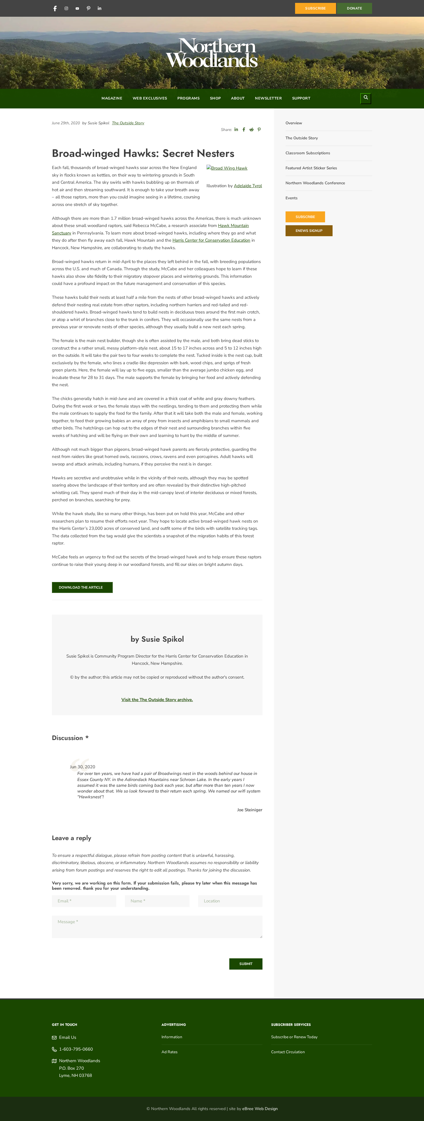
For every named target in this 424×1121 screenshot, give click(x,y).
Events (292, 198)
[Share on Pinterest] (259, 129)
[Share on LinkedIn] (236, 129)
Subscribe (305, 217)
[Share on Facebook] (244, 129)
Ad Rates (170, 1052)
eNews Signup (309, 230)
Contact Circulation (288, 1052)
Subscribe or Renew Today (294, 1037)
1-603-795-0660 (76, 1049)
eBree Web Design (260, 1108)
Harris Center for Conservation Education (211, 240)
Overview (294, 123)
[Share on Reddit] (251, 129)
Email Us (67, 1037)
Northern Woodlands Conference (315, 183)
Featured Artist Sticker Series (311, 168)
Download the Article (80, 587)
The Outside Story (128, 123)
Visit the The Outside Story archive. (157, 700)
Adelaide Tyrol (248, 186)
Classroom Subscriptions (308, 153)
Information (172, 1037)
